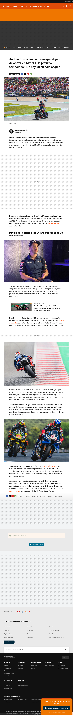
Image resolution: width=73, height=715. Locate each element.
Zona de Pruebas (11, 6)
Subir (64, 657)
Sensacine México (36, 699)
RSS (25, 611)
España (14, 47)
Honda (26, 47)
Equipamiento (8, 634)
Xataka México (8, 699)
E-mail (31, 74)
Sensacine (34, 665)
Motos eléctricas (35, 6)
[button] (21, 130)
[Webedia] (69, 1)
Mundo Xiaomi (7, 676)
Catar (48, 47)
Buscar (66, 649)
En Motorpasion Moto (39, 303)
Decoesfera (7, 685)
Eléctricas (30, 637)
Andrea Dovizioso (46, 496)
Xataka (6, 665)
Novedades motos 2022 (56, 637)
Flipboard (28, 74)
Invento (7, 47)
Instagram (70, 6)
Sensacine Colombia (36, 702)
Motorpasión (61, 665)
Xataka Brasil (7, 702)
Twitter (63, 6)
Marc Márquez (40, 47)
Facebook (67, 6)
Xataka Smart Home (9, 673)
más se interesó (15, 491)
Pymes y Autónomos (23, 685)
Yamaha (32, 47)
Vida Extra (20, 668)
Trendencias (7, 683)
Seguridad (7, 630)
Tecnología (30, 630)
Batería (60, 47)
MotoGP (47, 6)
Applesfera (7, 670)
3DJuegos (20, 665)
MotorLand (67, 47)
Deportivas (23, 6)
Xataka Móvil (7, 668)
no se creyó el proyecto (50, 466)
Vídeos (51, 627)
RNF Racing (58, 496)
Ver (37, 544)
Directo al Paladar (49, 665)
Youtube (18, 611)
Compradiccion (8, 688)
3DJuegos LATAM (22, 699)
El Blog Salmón (21, 683)
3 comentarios (15, 74)
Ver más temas (9, 642)
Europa (20, 47)
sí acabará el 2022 (54, 223)
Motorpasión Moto (63, 668)
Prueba (54, 47)
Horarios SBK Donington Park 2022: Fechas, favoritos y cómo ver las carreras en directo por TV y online (47, 308)
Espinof (33, 668)
